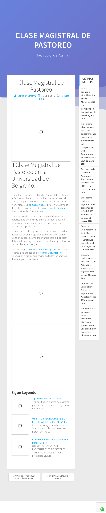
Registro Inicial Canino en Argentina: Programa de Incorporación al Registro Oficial (88, 179)
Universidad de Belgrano (53, 208)
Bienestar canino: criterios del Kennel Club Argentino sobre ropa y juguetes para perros (88, 264)
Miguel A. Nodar (37, 204)
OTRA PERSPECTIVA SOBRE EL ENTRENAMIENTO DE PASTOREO (49, 420)
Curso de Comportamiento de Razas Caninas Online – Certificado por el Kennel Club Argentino (88, 236)
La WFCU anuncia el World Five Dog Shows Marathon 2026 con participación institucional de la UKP (88, 102)
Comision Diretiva (27, 95)
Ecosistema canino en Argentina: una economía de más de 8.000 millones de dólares (88, 207)
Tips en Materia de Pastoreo (46, 398)
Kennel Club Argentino (51, 252)
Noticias (65, 95)
